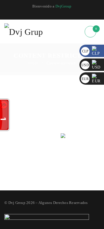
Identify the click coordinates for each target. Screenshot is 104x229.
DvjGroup (63, 6)
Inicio (33, 63)
